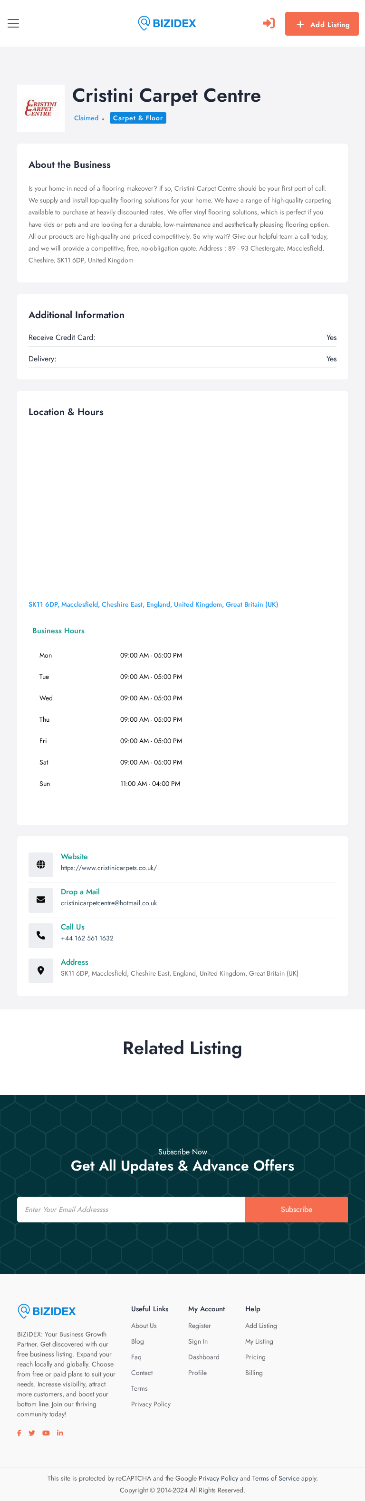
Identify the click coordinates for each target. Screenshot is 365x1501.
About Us (144, 1325)
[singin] (268, 23)
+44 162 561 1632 (87, 938)
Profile (197, 1372)
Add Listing (330, 24)
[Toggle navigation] (13, 23)
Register (199, 1325)
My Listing (259, 1341)
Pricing (255, 1357)
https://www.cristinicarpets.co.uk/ (109, 867)
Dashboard (204, 1357)
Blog (137, 1341)
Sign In (198, 1341)
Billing (254, 1372)
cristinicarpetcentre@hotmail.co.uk (109, 903)
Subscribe (296, 1209)
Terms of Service (275, 1478)
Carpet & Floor (138, 118)
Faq (136, 1357)
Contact (142, 1372)
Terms (139, 1388)
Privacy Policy (151, 1404)
